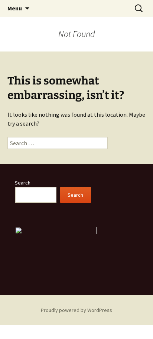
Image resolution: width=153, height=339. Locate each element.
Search (22, 182)
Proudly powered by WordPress (76, 310)
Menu (14, 8)
